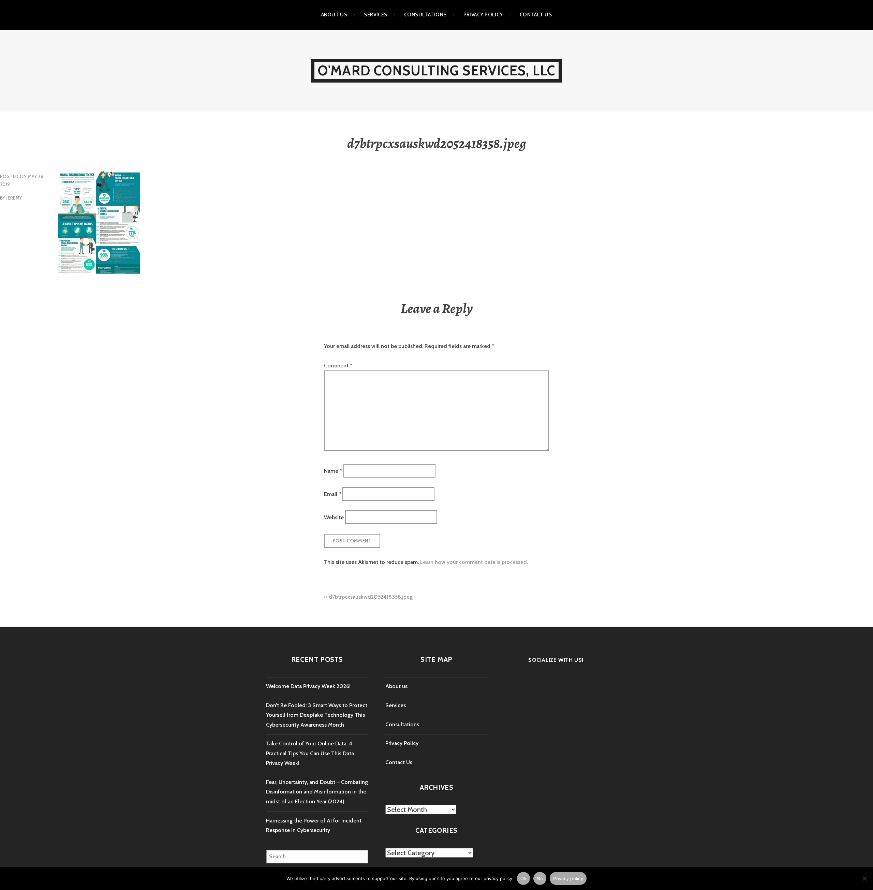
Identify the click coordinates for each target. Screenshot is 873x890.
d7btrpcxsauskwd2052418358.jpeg (371, 597)
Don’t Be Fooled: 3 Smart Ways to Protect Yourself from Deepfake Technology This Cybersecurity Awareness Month (316, 715)
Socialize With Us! (555, 660)
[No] (864, 878)
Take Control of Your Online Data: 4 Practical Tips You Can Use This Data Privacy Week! (310, 753)
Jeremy (14, 198)
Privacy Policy (483, 15)
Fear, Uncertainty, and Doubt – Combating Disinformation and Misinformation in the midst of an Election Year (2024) (317, 792)
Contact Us (536, 15)
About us (334, 15)
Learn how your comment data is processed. (474, 562)
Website (334, 517)
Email (332, 494)
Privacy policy (568, 878)
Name (333, 470)
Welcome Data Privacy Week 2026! (308, 686)
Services (375, 15)
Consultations (425, 15)
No (540, 878)
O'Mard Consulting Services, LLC (436, 70)
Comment (338, 365)
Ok (523, 878)
